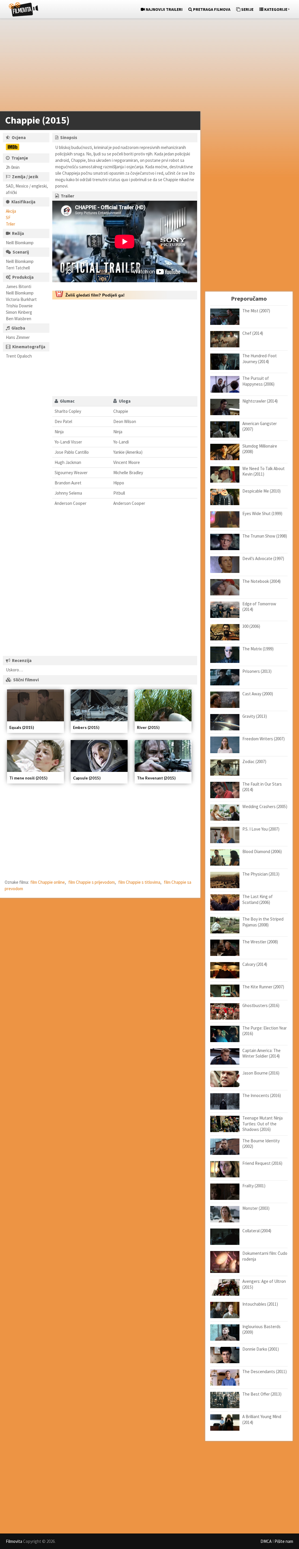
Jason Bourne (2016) (260, 1073)
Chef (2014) (252, 333)
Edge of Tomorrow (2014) (259, 606)
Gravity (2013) (254, 716)
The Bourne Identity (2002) (261, 1143)
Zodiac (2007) (254, 761)
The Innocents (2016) (261, 1095)
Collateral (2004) (256, 1230)
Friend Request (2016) (262, 1163)
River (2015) (148, 727)
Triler (10, 224)
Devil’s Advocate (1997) (263, 558)
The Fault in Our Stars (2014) (262, 787)
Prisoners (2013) (257, 671)
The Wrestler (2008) (260, 942)
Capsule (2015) (86, 778)
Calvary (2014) (254, 964)
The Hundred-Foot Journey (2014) (259, 358)
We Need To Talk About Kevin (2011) (263, 471)
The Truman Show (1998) (264, 536)
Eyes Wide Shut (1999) (262, 513)
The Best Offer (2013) (261, 1394)
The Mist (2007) (256, 310)
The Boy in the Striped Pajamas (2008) (263, 922)
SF (8, 217)
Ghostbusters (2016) (260, 1005)
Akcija (11, 211)
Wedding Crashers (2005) (264, 806)
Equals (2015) (21, 727)
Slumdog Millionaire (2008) (259, 449)
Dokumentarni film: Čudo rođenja (264, 1256)
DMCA (266, 1541)
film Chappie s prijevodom (91, 882)
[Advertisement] (146, 66)
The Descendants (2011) (264, 1371)
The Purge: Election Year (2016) (264, 1031)
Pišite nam (283, 1541)
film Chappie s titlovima (139, 882)
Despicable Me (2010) (261, 491)
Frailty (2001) (253, 1185)
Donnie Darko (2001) (260, 1349)
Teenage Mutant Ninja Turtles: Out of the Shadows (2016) (262, 1123)
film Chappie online (47, 882)
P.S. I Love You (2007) (260, 829)
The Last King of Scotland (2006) (257, 899)
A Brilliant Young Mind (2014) (261, 1419)
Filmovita (14, 1541)
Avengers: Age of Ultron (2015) (264, 1284)
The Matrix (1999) (258, 649)
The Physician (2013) (260, 874)
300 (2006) (251, 626)
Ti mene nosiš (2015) (28, 778)
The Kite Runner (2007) (263, 987)
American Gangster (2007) (259, 426)
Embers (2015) (86, 727)
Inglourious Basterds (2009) (261, 1329)
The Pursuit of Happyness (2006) (258, 381)
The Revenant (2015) (156, 778)
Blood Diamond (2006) (262, 851)
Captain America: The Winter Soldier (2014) (261, 1053)
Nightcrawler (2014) (260, 401)
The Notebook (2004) (261, 581)
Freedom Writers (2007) (263, 738)
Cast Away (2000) (257, 693)
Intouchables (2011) (260, 1304)
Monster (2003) (256, 1208)
